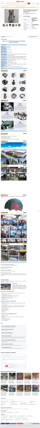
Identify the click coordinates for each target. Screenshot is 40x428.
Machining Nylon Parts (18, 419)
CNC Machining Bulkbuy (25, 419)
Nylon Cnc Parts (11, 417)
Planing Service (17, 412)
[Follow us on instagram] (35, 423)
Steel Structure (17, 302)
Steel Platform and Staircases (33, 404)
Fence (20, 401)
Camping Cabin (7, 303)
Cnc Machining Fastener (4, 417)
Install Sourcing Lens (20, 423)
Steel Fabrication (8, 302)
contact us (29, 7)
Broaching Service (3, 412)
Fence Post (3, 303)
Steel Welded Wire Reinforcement (14, 404)
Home (1, 5)
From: (4, 355)
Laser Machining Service (10, 412)
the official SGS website (19, 281)
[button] (1, 1)
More (1, 421)
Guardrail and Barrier (32, 401)
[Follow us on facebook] (33, 423)
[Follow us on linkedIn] (38, 423)
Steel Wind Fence (13, 302)
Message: (4, 359)
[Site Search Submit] (29, 3)
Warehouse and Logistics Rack (4, 401)
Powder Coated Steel (22, 302)
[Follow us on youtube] (36, 423)
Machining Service (23, 5)
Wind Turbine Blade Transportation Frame (14, 303)
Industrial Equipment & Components (7, 5)
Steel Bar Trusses (3, 404)
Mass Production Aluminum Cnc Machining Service (20, 417)
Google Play (7, 423)
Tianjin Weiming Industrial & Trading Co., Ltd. (30, 13)
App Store (2, 423)
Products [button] (8, 3)
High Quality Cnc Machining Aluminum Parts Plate (7, 419)
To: (4, 357)
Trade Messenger (13, 423)
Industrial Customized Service (16, 5)
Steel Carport (22, 303)
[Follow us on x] (34, 423)
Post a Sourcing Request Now (9, 367)
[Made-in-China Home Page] (20, 1)
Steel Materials (6, 304)
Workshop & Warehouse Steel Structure (24, 404)
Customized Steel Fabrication (13, 401)
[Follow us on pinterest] (37, 423)
